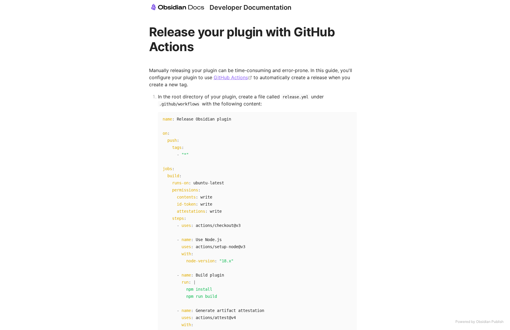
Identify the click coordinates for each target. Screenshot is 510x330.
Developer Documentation (250, 7)
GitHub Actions (231, 77)
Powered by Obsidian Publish (479, 321)
